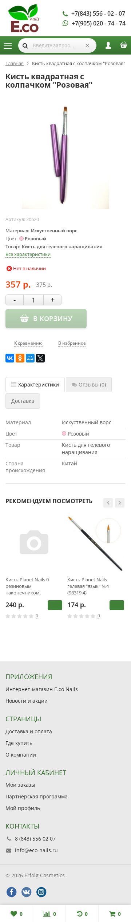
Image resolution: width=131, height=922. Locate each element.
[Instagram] (41, 892)
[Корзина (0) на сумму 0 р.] (123, 47)
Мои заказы (20, 784)
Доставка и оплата (28, 731)
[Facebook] (11, 892)
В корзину (55, 605)
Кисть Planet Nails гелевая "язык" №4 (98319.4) (88, 586)
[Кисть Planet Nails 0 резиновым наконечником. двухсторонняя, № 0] (33, 543)
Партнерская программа (36, 796)
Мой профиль (22, 808)
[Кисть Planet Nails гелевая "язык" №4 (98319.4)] (95, 543)
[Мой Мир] (30, 358)
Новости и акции (26, 700)
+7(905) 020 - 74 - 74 (99, 23)
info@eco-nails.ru (36, 850)
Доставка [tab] (22, 400)
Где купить (18, 742)
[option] (34, 573)
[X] (40, 358)
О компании (20, 754)
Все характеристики (28, 254)
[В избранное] (59, 616)
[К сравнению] (48, 616)
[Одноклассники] (20, 358)
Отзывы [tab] (92, 384)
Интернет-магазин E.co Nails (41, 689)
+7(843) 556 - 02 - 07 (98, 13)
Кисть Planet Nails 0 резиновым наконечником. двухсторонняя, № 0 (27, 586)
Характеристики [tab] (38, 384)
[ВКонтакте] (9, 358)
